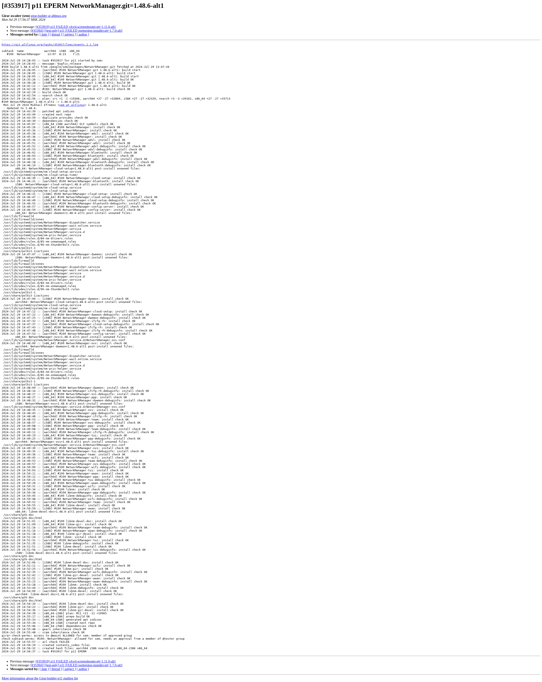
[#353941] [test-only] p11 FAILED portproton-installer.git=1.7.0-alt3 (76, 30)
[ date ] (44, 34)
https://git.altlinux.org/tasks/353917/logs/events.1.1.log (50, 44)
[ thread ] (56, 34)
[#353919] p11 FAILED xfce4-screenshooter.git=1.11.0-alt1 (76, 27)
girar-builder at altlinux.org (48, 16)
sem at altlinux (72, 105)
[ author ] (83, 34)
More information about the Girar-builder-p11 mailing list (40, 678)
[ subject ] (69, 34)
